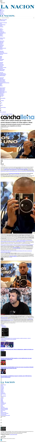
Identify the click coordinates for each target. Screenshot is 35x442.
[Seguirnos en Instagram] (1, 422)
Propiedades (2, 31)
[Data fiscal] (1, 440)
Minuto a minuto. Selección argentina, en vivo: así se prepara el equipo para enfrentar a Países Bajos (17, 244)
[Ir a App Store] (3, 430)
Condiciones (12, 434)
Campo (1, 30)
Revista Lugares (2, 89)
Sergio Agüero (4, 326)
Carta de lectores (3, 81)
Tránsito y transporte (3, 22)
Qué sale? (1, 72)
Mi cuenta (2, 14)
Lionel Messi (4, 325)
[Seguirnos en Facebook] (1, 417)
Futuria (1, 28)
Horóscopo (2, 65)
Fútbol (1, 56)
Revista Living (2, 90)
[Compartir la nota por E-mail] (3, 164)
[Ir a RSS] (1, 425)
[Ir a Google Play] (3, 428)
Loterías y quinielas (3, 67)
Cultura (1, 44)
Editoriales (1, 51)
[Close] (1, 378)
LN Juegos (1, 62)
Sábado (1, 83)
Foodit (2, 12)
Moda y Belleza (2, 69)
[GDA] (3, 437)
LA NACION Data (2, 24)
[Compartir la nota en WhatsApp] (2, 161)
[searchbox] (17, 17)
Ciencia (1, 47)
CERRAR (1, 0)
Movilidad (1, 33)
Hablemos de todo (3, 48)
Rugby (1, 57)
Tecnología (2, 64)
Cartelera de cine (2, 73)
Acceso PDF (2, 77)
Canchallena (2, 59)
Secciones (2, 10)
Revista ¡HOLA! (2, 88)
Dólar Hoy (1, 29)
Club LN (2, 13)
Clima (1, 23)
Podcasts (1, 68)
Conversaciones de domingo (4, 82)
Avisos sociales (2, 80)
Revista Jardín (2, 92)
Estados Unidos (2, 37)
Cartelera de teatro (3, 74)
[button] (17, 64)
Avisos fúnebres (2, 79)
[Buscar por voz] (34, 18)
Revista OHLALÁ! (2, 87)
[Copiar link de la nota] (1, 162)
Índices (1, 34)
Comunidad (2, 45)
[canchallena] (17, 119)
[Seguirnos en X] (1, 420)
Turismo (1, 63)
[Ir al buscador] (1, 4)
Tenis (1, 58)
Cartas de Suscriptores (3, 53)
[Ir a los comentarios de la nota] (2, 160)
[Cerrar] (14, 16)
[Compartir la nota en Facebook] (1, 164)
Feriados (1, 66)
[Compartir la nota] (1, 161)
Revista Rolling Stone (3, 91)
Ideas (1, 84)
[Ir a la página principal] (17, 8)
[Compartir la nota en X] (2, 164)
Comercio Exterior (3, 32)
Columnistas (2, 52)
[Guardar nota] (1, 160)
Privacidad (15, 434)
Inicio (2, 9)
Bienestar (1, 46)
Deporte (2, 324)
